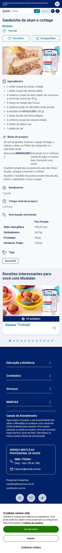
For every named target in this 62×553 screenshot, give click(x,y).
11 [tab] (48, 341)
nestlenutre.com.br (15, 488)
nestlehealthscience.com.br (20, 484)
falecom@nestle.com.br (27, 469)
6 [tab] (29, 341)
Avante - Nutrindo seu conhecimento (10, 11)
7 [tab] (33, 341)
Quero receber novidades (57, 4)
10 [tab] (44, 341)
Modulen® (10, 261)
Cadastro (45, 11)
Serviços (12, 388)
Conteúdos (13, 375)
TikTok (42, 498)
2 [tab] (14, 341)
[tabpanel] (31, 309)
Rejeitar (31, 538)
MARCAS (12, 402)
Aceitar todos (31, 529)
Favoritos (18, 38)
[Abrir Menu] (57, 11)
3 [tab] (18, 341)
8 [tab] (37, 341)
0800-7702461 (22, 459)
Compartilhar (48, 38)
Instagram (20, 498)
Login (37, 11)
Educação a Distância (20, 362)
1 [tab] (10, 341)
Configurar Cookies (31, 547)
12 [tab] (52, 341)
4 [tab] (21, 341)
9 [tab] (40, 341)
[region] (31, 528)
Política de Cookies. (33, 523)
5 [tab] (25, 341)
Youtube (31, 498)
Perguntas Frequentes (17, 480)
